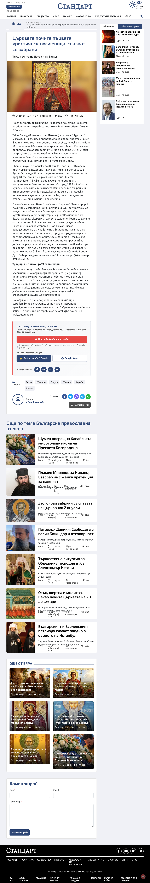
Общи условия (23, 879)
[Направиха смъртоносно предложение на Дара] (108, 67)
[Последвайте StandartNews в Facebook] (7, 11)
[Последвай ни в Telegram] (141, 851)
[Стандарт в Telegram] (50, 369)
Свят (125, 860)
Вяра (38, 22)
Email (56, 790)
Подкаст (59, 860)
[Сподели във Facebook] (64, 396)
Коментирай (81, 405)
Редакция (41, 878)
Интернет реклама (54, 879)
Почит (29, 388)
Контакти (96, 878)
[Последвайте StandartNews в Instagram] (11, 11)
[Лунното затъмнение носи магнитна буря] (108, 36)
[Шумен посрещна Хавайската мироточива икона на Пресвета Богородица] (20, 449)
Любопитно (96, 860)
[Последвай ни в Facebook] (119, 851)
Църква (79, 382)
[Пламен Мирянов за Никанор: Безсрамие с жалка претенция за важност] (20, 482)
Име (12, 790)
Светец (67, 382)
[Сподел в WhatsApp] (88, 396)
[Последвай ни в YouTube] (126, 851)
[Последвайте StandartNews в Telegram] (18, 11)
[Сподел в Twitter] (70, 396)
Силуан (54, 382)
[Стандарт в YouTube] (44, 369)
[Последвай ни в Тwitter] (133, 851)
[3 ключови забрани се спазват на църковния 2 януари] (20, 510)
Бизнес (113, 860)
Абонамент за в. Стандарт (129, 879)
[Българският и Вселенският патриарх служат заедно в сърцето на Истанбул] (20, 637)
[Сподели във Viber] (76, 396)
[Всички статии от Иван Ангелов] (17, 399)
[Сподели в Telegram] (82, 396)
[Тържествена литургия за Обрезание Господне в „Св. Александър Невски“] (20, 569)
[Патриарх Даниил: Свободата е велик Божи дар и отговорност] (20, 538)
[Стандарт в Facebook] (37, 369)
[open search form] (141, 16)
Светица (41, 382)
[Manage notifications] (143, 876)
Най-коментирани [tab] (129, 26)
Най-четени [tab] (109, 26)
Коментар (16, 801)
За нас (12, 879)
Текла (29, 382)
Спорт (136, 860)
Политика (27, 860)
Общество (44, 486)
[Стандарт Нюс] (21, 853)
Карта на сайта (108, 879)
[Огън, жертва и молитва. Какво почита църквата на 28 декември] (20, 603)
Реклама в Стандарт (75, 879)
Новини (29, 22)
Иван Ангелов (76, 115)
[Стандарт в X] (57, 369)
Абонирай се (14, 6)
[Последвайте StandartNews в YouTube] (14, 11)
